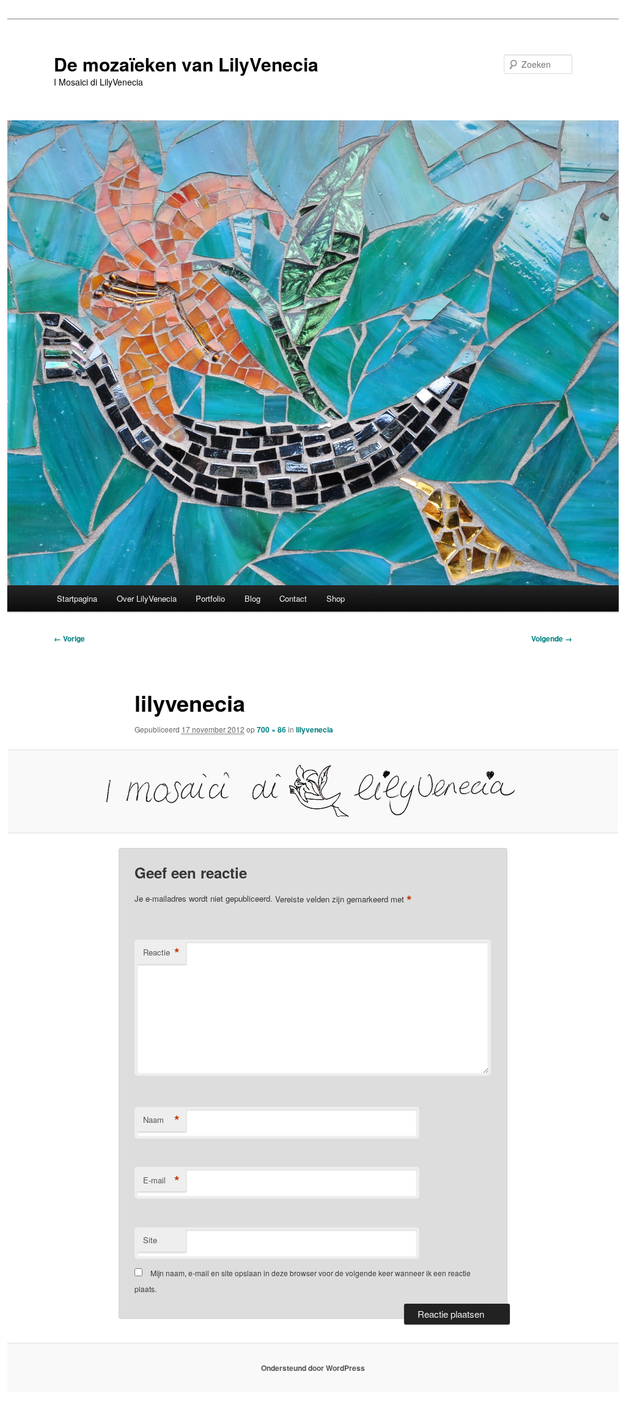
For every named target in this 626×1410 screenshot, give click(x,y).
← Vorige (69, 638)
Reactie (161, 952)
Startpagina (77, 598)
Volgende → (551, 638)
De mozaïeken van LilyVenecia (186, 64)
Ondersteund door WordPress (313, 1367)
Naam (161, 1120)
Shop (335, 598)
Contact (293, 598)
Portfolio (210, 598)
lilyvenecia (314, 729)
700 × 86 (271, 729)
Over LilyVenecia (147, 598)
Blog (252, 598)
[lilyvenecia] (313, 791)
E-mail (161, 1180)
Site (150, 1240)
